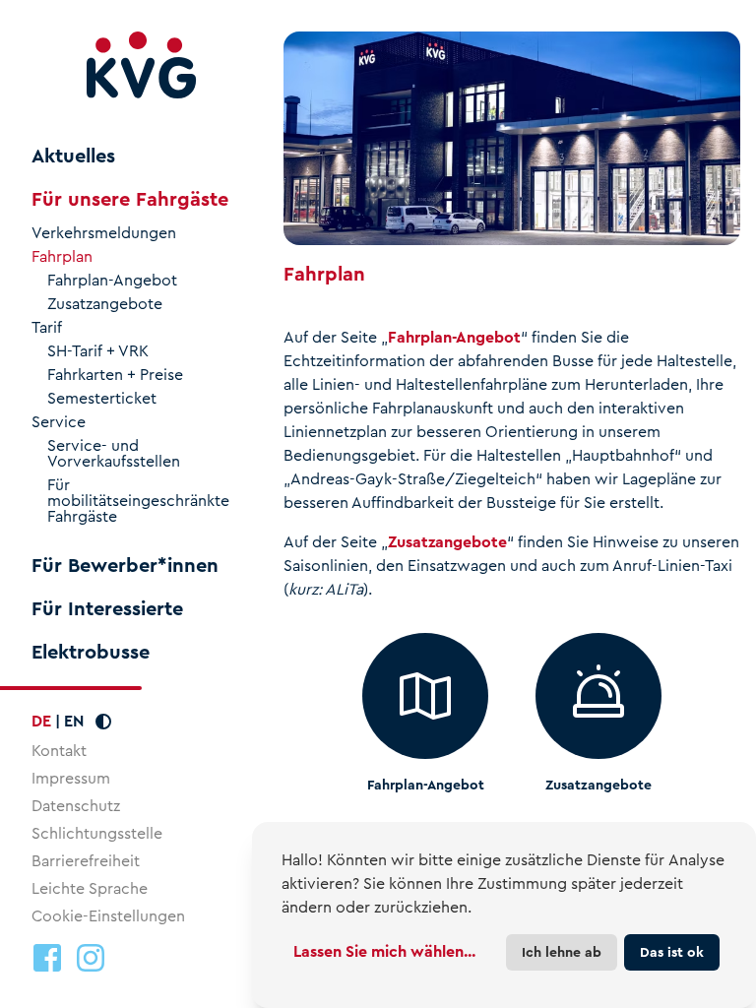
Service (59, 422)
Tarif (47, 328)
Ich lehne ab (561, 952)
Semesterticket (102, 399)
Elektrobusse (91, 652)
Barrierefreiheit (86, 861)
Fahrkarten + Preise (115, 375)
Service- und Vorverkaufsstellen (113, 454)
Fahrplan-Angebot (112, 280)
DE (41, 721)
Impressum (71, 778)
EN (74, 721)
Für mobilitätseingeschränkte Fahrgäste (138, 501)
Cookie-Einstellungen (108, 916)
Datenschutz (76, 805)
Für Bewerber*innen (125, 566)
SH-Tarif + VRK (98, 351)
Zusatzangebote (104, 304)
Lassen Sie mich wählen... (384, 951)
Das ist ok (672, 952)
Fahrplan (62, 257)
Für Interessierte (107, 609)
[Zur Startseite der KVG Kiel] (142, 65)
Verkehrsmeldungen (104, 233)
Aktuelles (73, 156)
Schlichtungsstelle (97, 833)
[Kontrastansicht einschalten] (103, 721)
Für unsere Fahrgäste (130, 200)
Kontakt (59, 750)
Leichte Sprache (90, 888)
